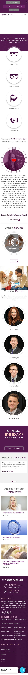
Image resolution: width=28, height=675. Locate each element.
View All (14, 259)
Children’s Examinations (20, 617)
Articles (3, 657)
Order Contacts (19, 6)
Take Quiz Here (14, 446)
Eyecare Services (5, 647)
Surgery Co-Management (7, 637)
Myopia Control (5, 629)
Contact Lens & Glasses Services (9, 650)
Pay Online (8, 6)
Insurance (3, 652)
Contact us (3, 660)
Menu (25, 14)
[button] (27, 241)
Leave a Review (14, 217)
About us (3, 645)
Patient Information (5, 655)
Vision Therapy (18, 637)
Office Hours (14, 9)
